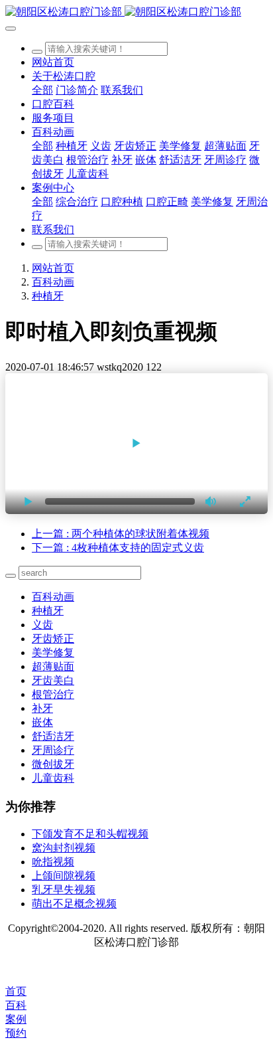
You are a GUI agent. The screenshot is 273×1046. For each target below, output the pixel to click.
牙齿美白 (53, 680)
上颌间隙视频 (63, 875)
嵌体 (42, 722)
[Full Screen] (244, 501)
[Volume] (211, 501)
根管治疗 (53, 694)
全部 (42, 90)
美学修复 (53, 652)
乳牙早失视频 (63, 889)
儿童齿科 (53, 778)
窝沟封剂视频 (63, 847)
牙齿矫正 (53, 638)
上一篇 (120, 533)
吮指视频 (53, 861)
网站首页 (53, 62)
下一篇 (118, 547)
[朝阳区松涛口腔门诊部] (136, 12)
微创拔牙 (53, 764)
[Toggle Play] (136, 443)
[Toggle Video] (28, 501)
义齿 (42, 624)
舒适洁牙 (53, 736)
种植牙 (48, 296)
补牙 (42, 708)
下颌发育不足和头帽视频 (90, 833)
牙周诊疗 (53, 750)
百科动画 (53, 282)
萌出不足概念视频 (74, 903)
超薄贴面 (53, 666)
